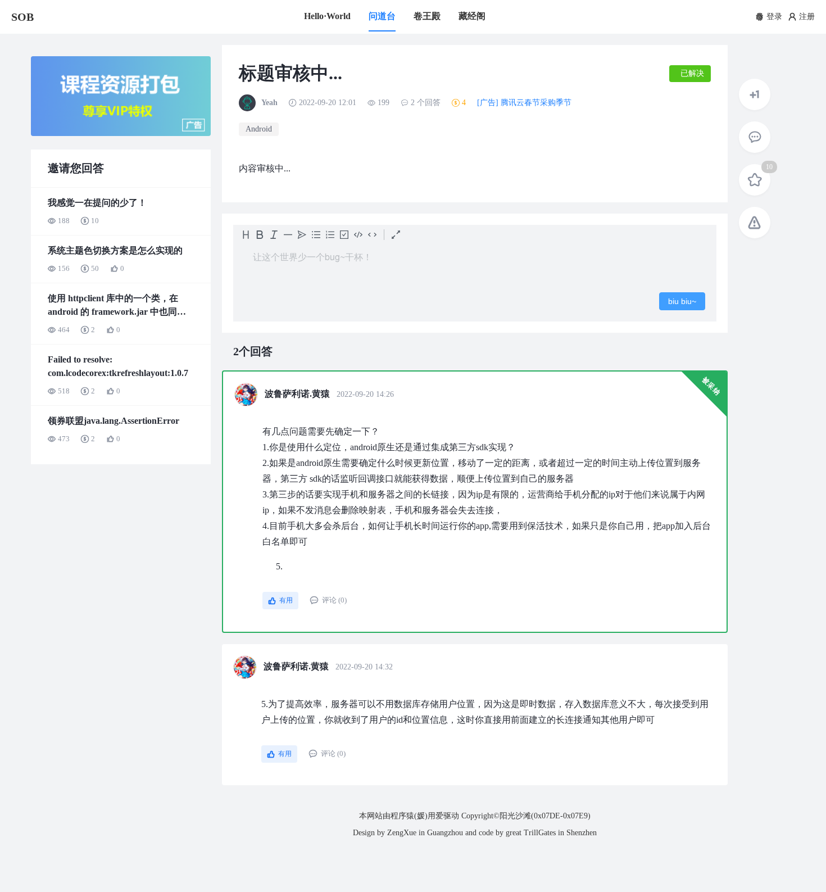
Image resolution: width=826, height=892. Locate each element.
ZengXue (401, 832)
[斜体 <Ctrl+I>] (274, 234)
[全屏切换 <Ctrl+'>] (396, 234)
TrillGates (540, 832)
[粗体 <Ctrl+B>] (260, 234)
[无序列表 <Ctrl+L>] (316, 234)
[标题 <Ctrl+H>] (246, 234)
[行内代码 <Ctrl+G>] (372, 234)
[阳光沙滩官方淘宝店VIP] (121, 134)
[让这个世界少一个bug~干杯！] (474, 262)
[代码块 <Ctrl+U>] (358, 234)
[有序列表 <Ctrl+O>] (330, 234)
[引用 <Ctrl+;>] (302, 234)
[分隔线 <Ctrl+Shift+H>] (288, 234)
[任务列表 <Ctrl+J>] (344, 234)
